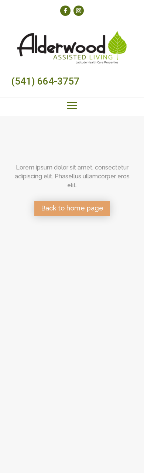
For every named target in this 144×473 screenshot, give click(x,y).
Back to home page (72, 208)
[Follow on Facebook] (65, 11)
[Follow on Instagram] (78, 11)
